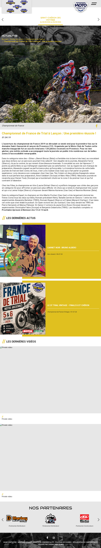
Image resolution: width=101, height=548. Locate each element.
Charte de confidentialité (43, 542)
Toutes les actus (16, 39)
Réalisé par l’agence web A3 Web (51, 544)
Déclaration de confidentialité (85, 542)
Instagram (53, 537)
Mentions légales (25, 542)
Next (98, 19)
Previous (2, 19)
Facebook (47, 537)
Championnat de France (35, 39)
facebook (96, 126)
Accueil (5, 39)
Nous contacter (10, 542)
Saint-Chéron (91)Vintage (50, 20)
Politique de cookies (63, 542)
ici (92, 207)
